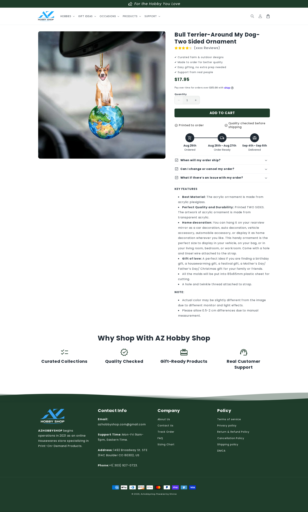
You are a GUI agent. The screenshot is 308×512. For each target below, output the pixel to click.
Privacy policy (227, 425)
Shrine (173, 494)
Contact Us (165, 425)
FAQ (160, 438)
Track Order (166, 432)
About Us (164, 419)
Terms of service (229, 419)
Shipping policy (227, 444)
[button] (67, 16)
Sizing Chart (166, 444)
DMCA (221, 450)
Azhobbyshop (148, 494)
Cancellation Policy (230, 438)
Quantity (180, 94)
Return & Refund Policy (233, 432)
